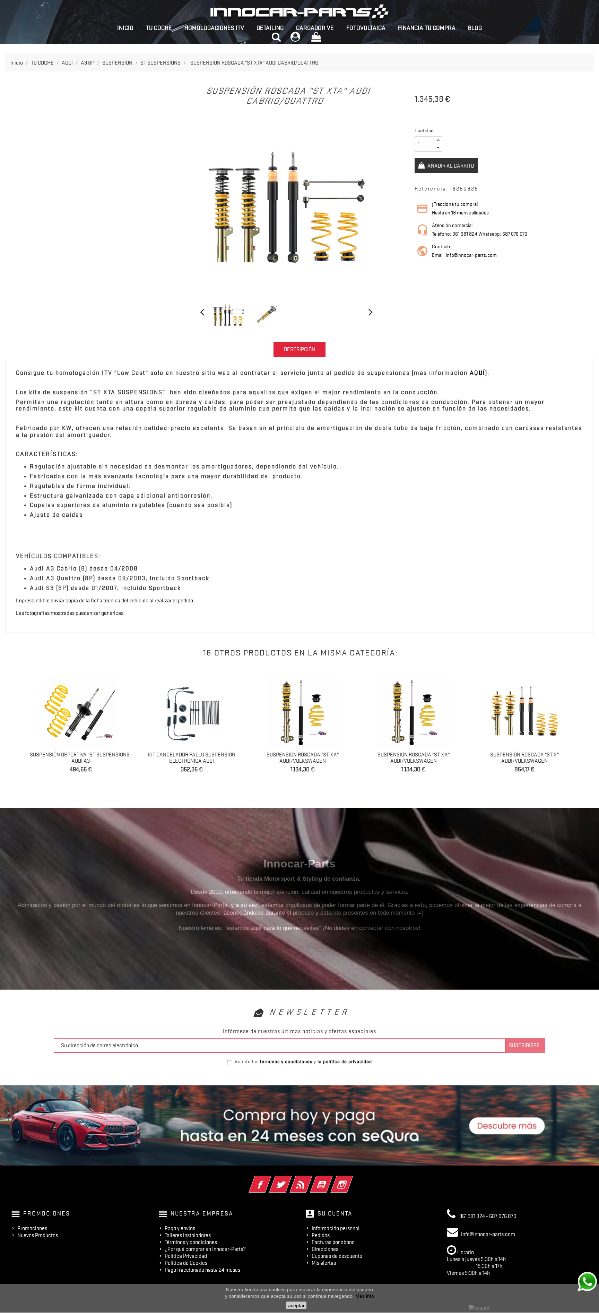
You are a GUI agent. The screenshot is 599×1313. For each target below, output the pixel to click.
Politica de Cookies (186, 1263)
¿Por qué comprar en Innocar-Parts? (205, 1249)
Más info (364, 1296)
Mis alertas (324, 1263)
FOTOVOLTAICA (365, 27)
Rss (310, 1180)
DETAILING (270, 27)
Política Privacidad (186, 1256)
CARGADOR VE (315, 27)
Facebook (269, 1180)
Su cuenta (335, 1213)
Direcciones (325, 1249)
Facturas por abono (333, 1242)
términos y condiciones (286, 1061)
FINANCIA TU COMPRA (426, 27)
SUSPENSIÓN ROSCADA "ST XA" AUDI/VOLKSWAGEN (303, 758)
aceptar (296, 1305)
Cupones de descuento (337, 1256)
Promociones (32, 1228)
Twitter (290, 1180)
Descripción (299, 349)
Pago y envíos (180, 1228)
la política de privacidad (345, 1061)
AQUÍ (477, 372)
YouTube (331, 1180)
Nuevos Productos (37, 1235)
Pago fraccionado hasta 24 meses (202, 1270)
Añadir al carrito (450, 166)
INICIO (125, 27)
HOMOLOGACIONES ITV (214, 27)
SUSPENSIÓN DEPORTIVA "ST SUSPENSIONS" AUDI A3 (80, 758)
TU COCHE (159, 27)
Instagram (351, 1180)
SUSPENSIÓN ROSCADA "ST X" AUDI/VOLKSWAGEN (524, 758)
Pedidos (321, 1235)
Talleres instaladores (188, 1235)
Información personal (335, 1228)
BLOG (475, 27)
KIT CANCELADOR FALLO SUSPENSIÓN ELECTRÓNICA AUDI (191, 758)
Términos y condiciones (191, 1242)
